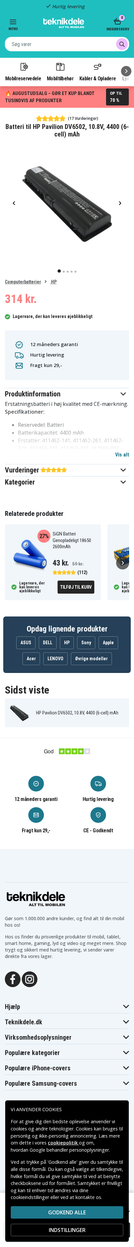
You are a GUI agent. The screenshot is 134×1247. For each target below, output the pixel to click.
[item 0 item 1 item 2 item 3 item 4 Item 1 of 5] (67, 203)
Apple (108, 642)
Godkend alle (67, 1212)
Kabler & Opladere (97, 78)
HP (53, 281)
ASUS (25, 642)
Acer (31, 658)
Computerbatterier (23, 281)
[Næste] (126, 71)
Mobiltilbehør (60, 78)
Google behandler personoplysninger (69, 1150)
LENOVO (55, 658)
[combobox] (67, 44)
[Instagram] (29, 978)
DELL (47, 642)
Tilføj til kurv (76, 587)
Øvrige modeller (91, 658)
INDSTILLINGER (67, 1230)
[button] (67, 394)
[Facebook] (12, 978)
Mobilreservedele (23, 78)
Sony (86, 642)
